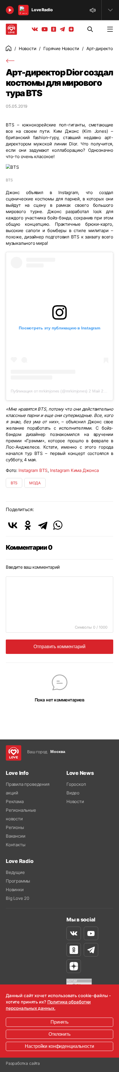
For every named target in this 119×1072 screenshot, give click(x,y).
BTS (14, 483)
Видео (72, 793)
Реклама (15, 801)
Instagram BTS (33, 470)
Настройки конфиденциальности (59, 1046)
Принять (59, 1022)
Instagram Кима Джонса (74, 470)
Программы (18, 881)
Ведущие (15, 872)
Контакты (15, 844)
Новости (27, 48)
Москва (57, 751)
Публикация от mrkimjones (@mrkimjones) (49, 391)
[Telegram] (43, 525)
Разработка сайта (23, 1063)
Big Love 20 (17, 898)
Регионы (15, 827)
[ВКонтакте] (13, 525)
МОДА (35, 483)
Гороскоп (76, 784)
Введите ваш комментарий (33, 567)
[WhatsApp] (58, 525)
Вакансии (15, 836)
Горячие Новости (61, 48)
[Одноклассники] (28, 525)
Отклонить (59, 1034)
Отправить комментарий (59, 646)
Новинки (15, 889)
